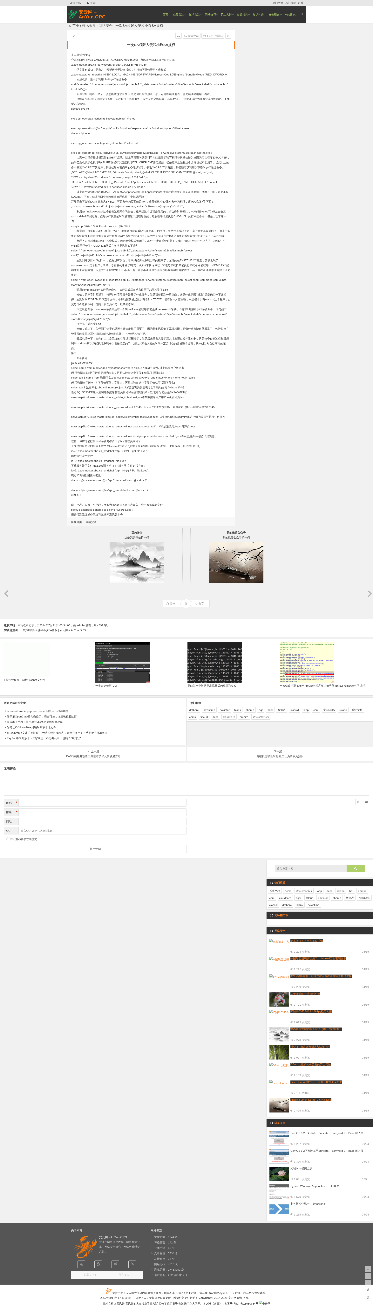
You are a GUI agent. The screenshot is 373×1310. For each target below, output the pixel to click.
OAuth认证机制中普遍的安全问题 (310, 1064)
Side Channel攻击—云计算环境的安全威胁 (316, 1082)
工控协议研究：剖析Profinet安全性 (24, 679)
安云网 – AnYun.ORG (92, 14)
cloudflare (229, 716)
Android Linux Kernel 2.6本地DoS (310, 1099)
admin (81, 625)
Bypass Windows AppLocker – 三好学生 (314, 1186)
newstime (209, 709)
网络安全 (106, 26)
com (316, 709)
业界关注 (178, 14)
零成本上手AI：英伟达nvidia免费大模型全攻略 (35, 721)
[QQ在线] (98, 1264)
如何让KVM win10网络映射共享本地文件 (31, 727)
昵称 (11, 803)
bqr (261, 709)
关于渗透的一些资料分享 (305, 993)
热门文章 (277, 2)
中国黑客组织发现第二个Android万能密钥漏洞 (318, 958)
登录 (93, 2)
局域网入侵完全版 (301, 1168)
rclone (343, 709)
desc (215, 716)
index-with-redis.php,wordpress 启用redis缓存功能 (37, 711)
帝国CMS (329, 709)
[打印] (178, 36)
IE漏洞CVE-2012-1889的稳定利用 (311, 1011)
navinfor (225, 709)
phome (250, 709)
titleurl (204, 716)
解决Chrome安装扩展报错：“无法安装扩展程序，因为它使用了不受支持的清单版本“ (57, 732)
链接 (300, 2)
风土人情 (226, 14)
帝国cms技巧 (261, 716)
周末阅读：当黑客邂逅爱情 (306, 940)
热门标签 (290, 2)
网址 (9, 821)
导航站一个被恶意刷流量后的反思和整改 (211, 685)
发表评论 (193, 35)
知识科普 (258, 14)
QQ (8, 830)
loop (306, 709)
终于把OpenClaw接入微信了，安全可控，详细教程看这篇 (42, 716)
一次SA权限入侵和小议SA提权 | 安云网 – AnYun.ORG (53, 630)
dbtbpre (194, 709)
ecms (192, 716)
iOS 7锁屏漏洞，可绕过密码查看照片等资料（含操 (321, 976)
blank (237, 709)
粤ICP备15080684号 (245, 1303)
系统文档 (357, 709)
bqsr (270, 709)
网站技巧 (210, 14)
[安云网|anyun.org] (264, 1303)
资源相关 (242, 14)
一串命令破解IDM (106, 685)
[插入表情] (358, 802)
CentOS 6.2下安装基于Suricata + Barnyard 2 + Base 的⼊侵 (326, 1133)
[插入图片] (366, 802)
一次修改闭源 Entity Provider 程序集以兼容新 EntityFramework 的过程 (322, 685)
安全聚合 (274, 14)
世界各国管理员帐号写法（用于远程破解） (316, 1029)
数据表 (282, 709)
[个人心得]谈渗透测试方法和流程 (310, 1046)
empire (244, 716)
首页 (165, 14)
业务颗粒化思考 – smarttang (307, 1203)
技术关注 (194, 14)
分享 (201, 603)
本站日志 (290, 14)
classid (294, 709)
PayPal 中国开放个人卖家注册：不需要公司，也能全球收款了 (44, 738)
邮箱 (11, 812)
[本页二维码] (368, 1297)
